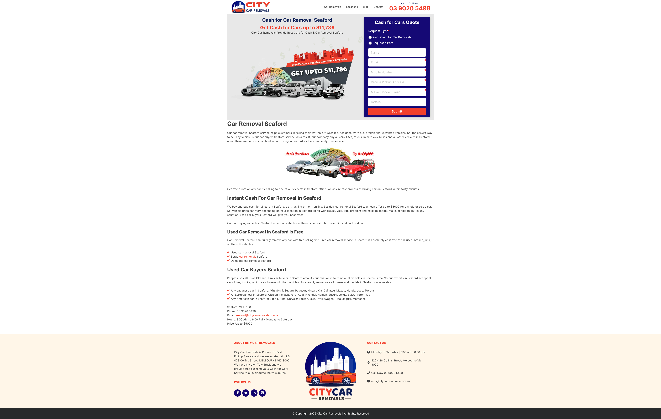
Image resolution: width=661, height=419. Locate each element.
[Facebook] (237, 393)
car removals (247, 256)
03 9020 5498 (409, 8)
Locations (352, 6)
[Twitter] (245, 393)
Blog (366, 6)
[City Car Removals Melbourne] (250, 6)
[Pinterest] (262, 393)
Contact (378, 6)
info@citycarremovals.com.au (390, 381)
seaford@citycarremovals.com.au (257, 315)
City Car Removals (329, 413)
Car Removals (332, 6)
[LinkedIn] (254, 393)
